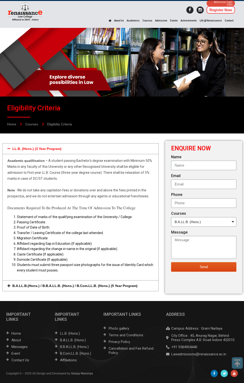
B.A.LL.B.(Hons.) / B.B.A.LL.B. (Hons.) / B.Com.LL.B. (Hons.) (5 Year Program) (74, 286)
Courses (147, 20)
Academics (133, 20)
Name (176, 157)
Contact (229, 20)
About (16, 340)
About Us (119, 20)
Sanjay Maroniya (82, 373)
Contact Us (20, 360)
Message (179, 232)
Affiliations (68, 360)
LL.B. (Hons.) (70, 333)
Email (176, 176)
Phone (176, 194)
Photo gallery (119, 328)
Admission (161, 20)
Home (16, 333)
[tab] (80, 148)
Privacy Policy (119, 342)
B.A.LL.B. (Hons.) (73, 340)
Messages (19, 347)
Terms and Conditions (126, 335)
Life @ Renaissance (211, 20)
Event (15, 353)
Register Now (220, 10)
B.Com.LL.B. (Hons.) (75, 353)
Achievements (189, 20)
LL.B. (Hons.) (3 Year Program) (36, 149)
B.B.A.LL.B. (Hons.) (74, 347)
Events (174, 20)
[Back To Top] (237, 363)
